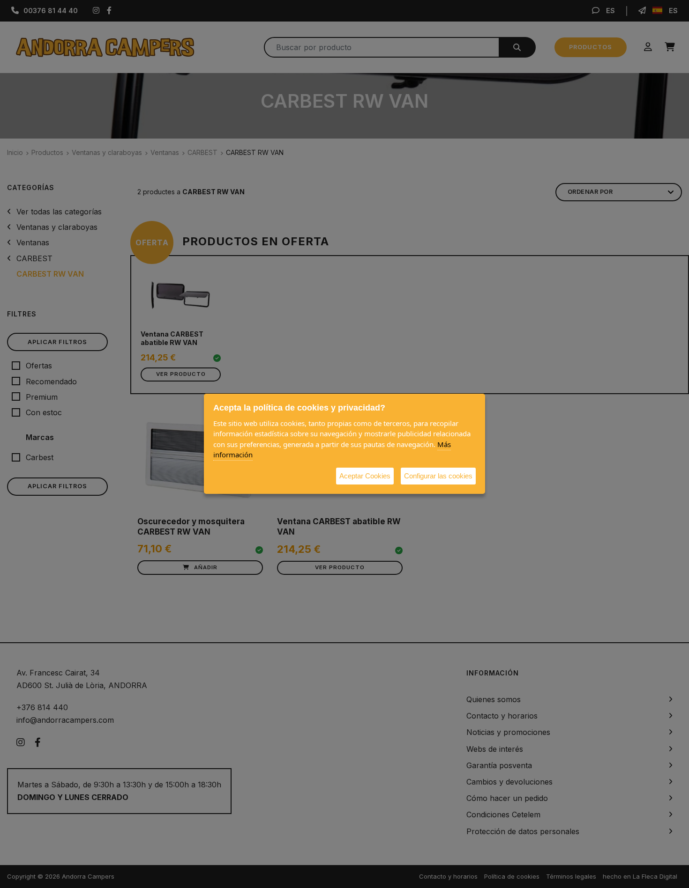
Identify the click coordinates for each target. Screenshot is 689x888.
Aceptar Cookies (364, 476)
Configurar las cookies (438, 476)
